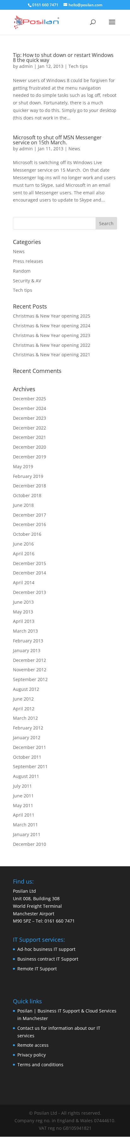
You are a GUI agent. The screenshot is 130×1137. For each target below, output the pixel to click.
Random (22, 271)
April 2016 (23, 554)
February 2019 (28, 476)
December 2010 (29, 844)
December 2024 (29, 408)
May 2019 (23, 466)
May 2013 (23, 612)
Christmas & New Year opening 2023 (51, 335)
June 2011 (23, 796)
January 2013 (26, 650)
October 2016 (27, 534)
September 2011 (30, 766)
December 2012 (29, 660)
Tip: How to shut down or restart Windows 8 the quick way (63, 58)
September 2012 (30, 679)
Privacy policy (31, 1055)
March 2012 (25, 718)
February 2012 (28, 728)
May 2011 (23, 805)
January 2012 (26, 737)
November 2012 (29, 670)
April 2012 (23, 709)
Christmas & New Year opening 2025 (51, 316)
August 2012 (26, 689)
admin (26, 66)
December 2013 (29, 592)
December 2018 (29, 486)
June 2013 (23, 602)
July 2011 (22, 786)
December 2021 (29, 437)
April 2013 (23, 621)
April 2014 (23, 582)
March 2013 (25, 631)
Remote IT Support (37, 969)
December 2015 (29, 563)
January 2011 (26, 834)
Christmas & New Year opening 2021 (51, 355)
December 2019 (29, 457)
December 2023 (29, 418)
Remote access (33, 1045)
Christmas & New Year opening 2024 (51, 326)
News (74, 149)
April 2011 (23, 815)
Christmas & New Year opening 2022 (51, 345)
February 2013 (28, 641)
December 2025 (29, 399)
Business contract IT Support (47, 959)
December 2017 (29, 515)
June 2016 (23, 544)
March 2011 (25, 825)
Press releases (28, 261)
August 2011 (26, 776)
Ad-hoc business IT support (46, 949)
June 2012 (23, 699)
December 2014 (29, 573)
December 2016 (29, 524)
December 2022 (29, 428)
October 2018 (27, 495)
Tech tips (78, 66)
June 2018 (23, 505)
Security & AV (27, 281)
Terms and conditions (40, 1065)
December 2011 (29, 747)
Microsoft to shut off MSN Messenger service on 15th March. (57, 140)
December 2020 (29, 447)
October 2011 (27, 757)
